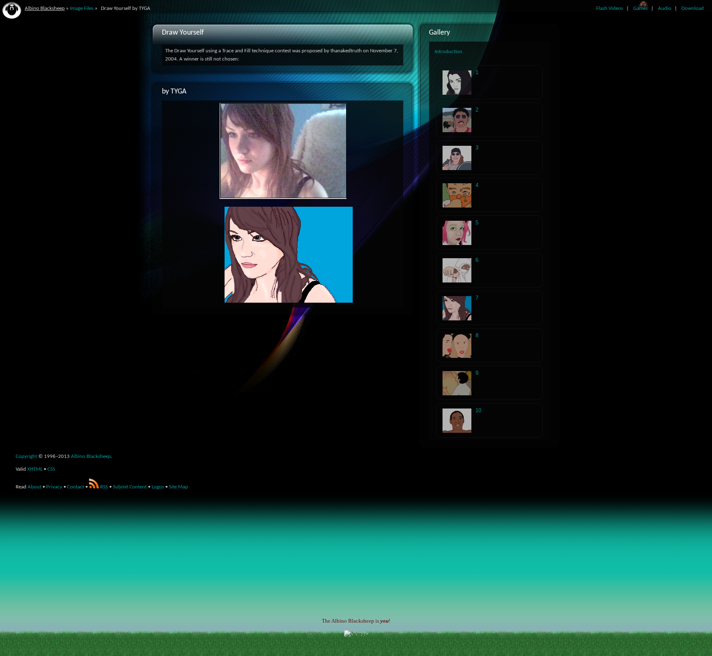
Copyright (26, 456)
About (34, 487)
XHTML (34, 469)
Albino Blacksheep (45, 8)
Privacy (54, 487)
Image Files (82, 8)
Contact (75, 487)
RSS (103, 487)
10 (478, 410)
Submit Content (130, 487)
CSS (51, 469)
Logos (158, 487)
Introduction (448, 51)
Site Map (178, 487)
